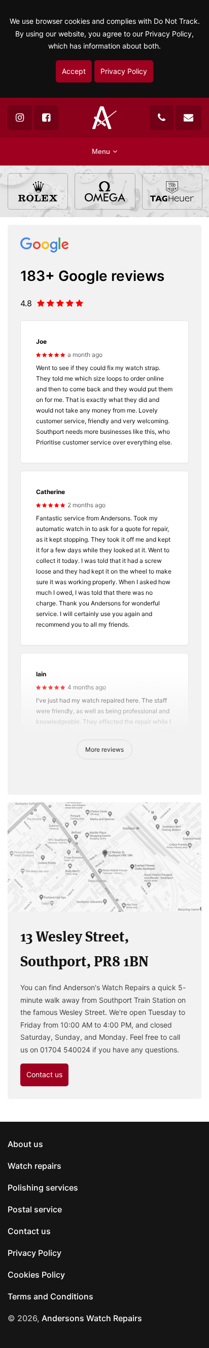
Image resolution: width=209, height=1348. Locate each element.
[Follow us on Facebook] (46, 117)
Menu (101, 151)
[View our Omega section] (105, 191)
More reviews (104, 749)
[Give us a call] (161, 117)
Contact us (44, 1074)
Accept (74, 71)
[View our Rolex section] (38, 191)
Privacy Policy (123, 71)
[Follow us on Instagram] (20, 117)
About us (25, 1144)
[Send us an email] (188, 117)
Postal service (35, 1209)
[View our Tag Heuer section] (172, 191)
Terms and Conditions (50, 1296)
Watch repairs (34, 1166)
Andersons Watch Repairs (92, 1318)
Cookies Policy (36, 1275)
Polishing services (43, 1187)
